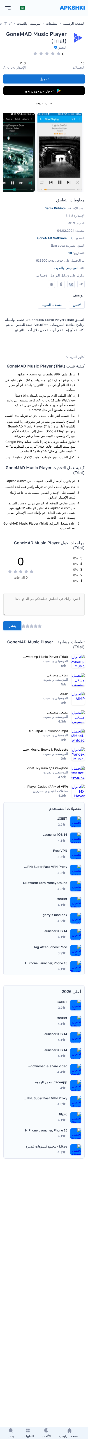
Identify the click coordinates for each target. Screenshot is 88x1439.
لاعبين (77, 305)
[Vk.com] (71, 284)
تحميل (44, 79)
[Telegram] (81, 284)
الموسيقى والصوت (66, 268)
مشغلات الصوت (52, 305)
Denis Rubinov (55, 208)
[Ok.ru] (61, 284)
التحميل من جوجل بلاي (40, 91)
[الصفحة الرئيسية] (72, 12)
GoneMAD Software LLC (55, 238)
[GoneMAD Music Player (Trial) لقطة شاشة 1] (59, 152)
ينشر (12, 626)
